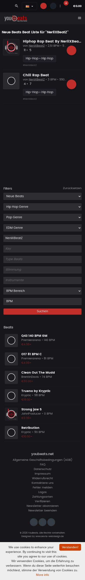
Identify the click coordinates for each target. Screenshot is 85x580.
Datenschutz (42, 469)
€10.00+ (26, 436)
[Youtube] (51, 522)
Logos (42, 492)
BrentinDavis (30, 377)
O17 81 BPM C (31, 354)
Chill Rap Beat (36, 75)
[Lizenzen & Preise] (71, 50)
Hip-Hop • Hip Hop (39, 58)
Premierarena (31, 340)
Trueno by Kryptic (35, 391)
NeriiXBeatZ (37, 45)
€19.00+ (26, 399)
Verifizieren (42, 501)
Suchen (42, 311)
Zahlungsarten (42, 496)
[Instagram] (34, 522)
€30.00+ (27, 381)
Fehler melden (43, 487)
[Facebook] (42, 522)
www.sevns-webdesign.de (50, 536)
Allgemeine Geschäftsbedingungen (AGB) (42, 460)
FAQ (42, 464)
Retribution (30, 427)
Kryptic (26, 395)
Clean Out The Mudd (38, 372)
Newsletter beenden (42, 510)
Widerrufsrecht (42, 478)
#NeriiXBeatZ (30, 65)
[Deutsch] (27, 6)
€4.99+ (26, 344)
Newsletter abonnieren (43, 506)
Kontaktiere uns (43, 483)
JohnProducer (31, 413)
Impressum (43, 473)
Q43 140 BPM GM (34, 335)
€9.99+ (26, 418)
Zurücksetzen (72, 188)
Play (11, 47)
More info (42, 574)
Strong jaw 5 (31, 409)
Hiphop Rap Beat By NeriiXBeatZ (52, 41)
